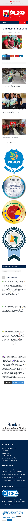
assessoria (11, 501)
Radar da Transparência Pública (16, 507)
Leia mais (19, 516)
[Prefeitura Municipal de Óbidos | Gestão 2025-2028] (14, 13)
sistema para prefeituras (18, 499)
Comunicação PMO (7, 32)
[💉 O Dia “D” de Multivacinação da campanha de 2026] (14, 318)
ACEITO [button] (9, 519)
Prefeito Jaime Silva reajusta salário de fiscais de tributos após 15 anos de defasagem (13, 136)
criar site (10, 499)
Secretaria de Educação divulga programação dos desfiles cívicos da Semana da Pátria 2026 (13, 85)
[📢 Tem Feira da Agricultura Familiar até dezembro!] (14, 293)
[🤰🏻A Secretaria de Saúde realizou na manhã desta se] (14, 368)
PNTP (7, 507)
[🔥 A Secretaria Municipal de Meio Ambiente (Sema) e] (14, 343)
